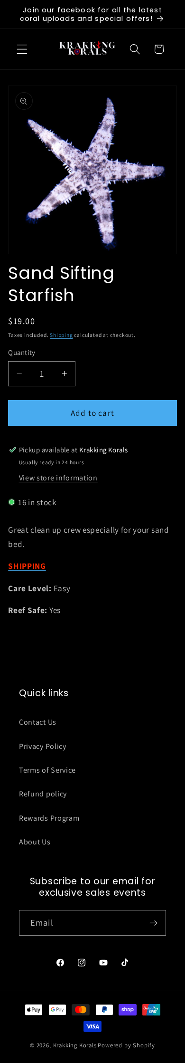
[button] (22, 49)
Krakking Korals (75, 1045)
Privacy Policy (42, 746)
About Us (35, 842)
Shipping (61, 334)
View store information (58, 478)
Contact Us (37, 722)
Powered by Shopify (126, 1045)
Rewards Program (49, 818)
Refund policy (43, 794)
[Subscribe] (153, 923)
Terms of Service (47, 770)
